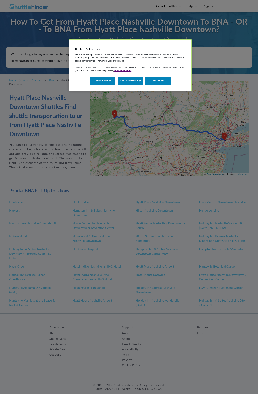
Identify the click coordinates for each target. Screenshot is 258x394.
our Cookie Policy (123, 70)
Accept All (158, 81)
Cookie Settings (102, 81)
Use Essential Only (130, 81)
